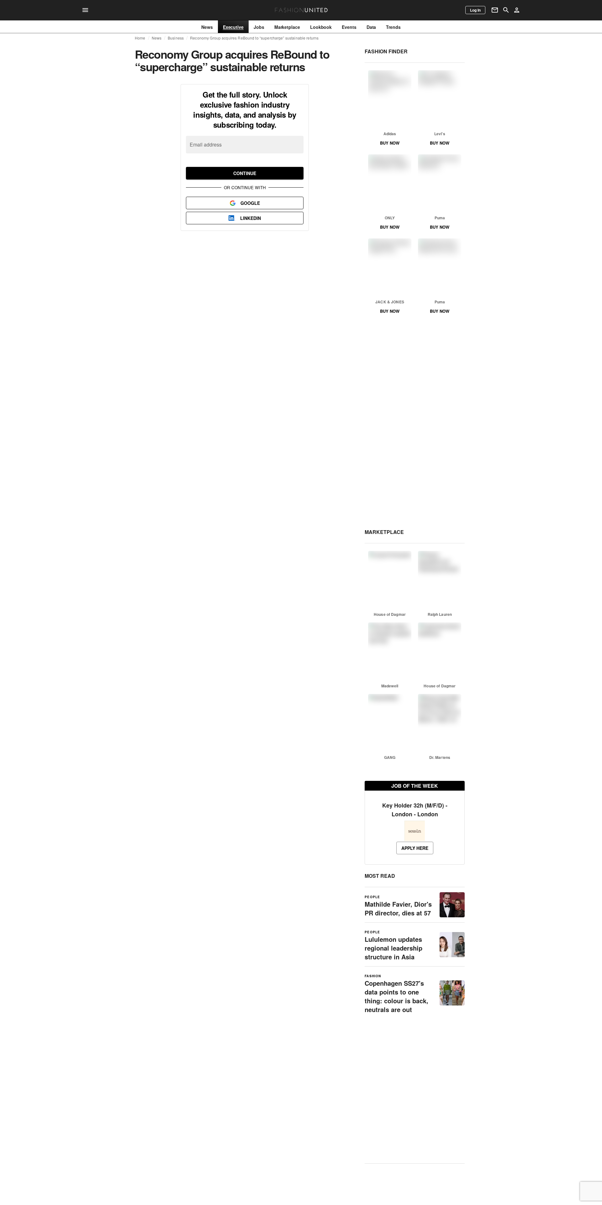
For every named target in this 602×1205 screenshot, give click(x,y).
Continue (244, 173)
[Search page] (506, 10)
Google (250, 203)
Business (176, 38)
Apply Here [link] (414, 848)
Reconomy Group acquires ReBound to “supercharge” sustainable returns (254, 38)
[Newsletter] (494, 10)
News (157, 38)
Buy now (389, 143)
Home (140, 38)
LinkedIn (250, 218)
